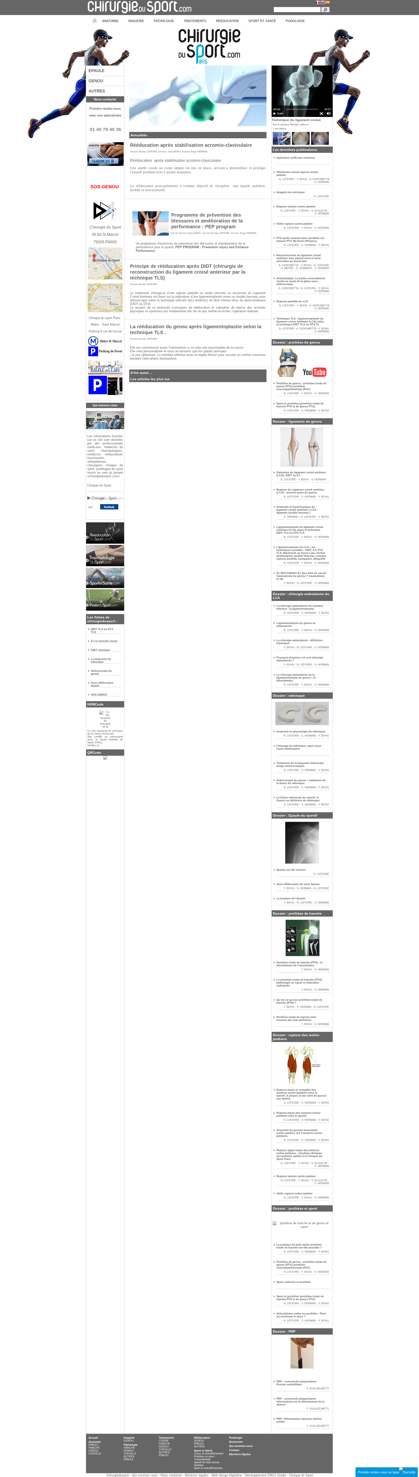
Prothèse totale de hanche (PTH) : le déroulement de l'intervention (299, 964)
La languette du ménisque (101, 660)
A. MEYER (287, 268)
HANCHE (94, 1447)
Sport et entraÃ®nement (208, 1468)
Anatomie (95, 1441)
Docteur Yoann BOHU (170, 151)
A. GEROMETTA (319, 179)
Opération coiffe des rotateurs (295, 157)
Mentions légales (240, 1454)
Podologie (235, 1437)
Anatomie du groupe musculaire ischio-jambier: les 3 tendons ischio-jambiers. (299, 1133)
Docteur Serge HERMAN (194, 151)
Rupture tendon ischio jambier (295, 206)
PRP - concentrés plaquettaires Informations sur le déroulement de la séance (300, 1401)
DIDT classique (100, 649)
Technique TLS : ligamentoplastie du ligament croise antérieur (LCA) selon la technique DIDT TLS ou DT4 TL (300, 321)
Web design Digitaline (226, 1475)
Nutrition (199, 1465)
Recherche (236, 1441)
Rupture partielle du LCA (292, 301)
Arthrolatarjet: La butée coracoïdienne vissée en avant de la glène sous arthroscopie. (300, 281)
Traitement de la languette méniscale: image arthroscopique (300, 764)
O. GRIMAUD (304, 268)
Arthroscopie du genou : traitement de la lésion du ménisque (301, 782)
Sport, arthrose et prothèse (293, 1281)
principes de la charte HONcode (105, 732)
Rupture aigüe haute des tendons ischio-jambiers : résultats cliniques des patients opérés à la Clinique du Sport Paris (299, 1154)
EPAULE (93, 1444)
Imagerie (129, 1437)
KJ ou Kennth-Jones (104, 641)
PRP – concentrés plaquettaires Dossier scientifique (296, 1383)
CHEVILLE (95, 1453)
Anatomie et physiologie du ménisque (300, 731)
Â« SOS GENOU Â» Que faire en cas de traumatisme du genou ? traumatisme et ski (301, 576)
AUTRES (129, 1456)
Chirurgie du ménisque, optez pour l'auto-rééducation (298, 747)
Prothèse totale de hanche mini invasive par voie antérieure (296, 1018)
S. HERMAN (321, 182)
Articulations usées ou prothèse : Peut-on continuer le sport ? (301, 1315)
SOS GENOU (99, 694)
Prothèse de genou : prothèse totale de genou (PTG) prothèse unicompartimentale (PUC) (301, 386)
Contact (234, 1450)
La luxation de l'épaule (290, 898)
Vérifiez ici (93, 745)
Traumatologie (202, 1459)
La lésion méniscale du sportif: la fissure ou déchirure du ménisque (298, 799)
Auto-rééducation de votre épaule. (298, 884)
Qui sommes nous (241, 1445)
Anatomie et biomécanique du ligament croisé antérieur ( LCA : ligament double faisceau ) (297, 509)
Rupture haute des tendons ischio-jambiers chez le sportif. (298, 1114)
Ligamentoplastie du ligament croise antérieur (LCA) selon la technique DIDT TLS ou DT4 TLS (299, 529)
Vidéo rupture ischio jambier (294, 223)
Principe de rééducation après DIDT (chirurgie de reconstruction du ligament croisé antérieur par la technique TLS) (187, 271)
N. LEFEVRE (286, 179)
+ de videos (279, 128)
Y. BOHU (302, 179)
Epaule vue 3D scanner (291, 869)
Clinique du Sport (301, 1475)
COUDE (164, 1440)
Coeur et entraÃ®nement (208, 1453)
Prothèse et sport (204, 1456)
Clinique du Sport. (100, 485)
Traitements (166, 1437)
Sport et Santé (203, 1450)
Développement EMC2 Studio (265, 1475)
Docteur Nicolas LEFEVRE (143, 151)
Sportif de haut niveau (206, 1462)
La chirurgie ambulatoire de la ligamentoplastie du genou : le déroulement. (295, 677)
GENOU (93, 1450)
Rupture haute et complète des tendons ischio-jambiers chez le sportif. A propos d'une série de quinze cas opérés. (301, 1094)
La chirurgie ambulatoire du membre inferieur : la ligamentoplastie (299, 607)
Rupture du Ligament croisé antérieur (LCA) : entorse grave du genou (300, 491)
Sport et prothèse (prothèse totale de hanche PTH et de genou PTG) (300, 405)
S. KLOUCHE (319, 210)
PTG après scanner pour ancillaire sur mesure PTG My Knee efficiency (300, 239)
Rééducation (202, 1437)
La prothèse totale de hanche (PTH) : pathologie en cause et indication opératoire (299, 982)
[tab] (105, 71)
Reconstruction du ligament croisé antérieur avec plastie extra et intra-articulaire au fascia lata (298, 258)
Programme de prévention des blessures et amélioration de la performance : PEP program (207, 220)
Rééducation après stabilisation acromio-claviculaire (191, 145)
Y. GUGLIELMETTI (317, 1388)
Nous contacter (105, 99)
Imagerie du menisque (290, 192)
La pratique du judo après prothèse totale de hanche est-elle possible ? (299, 1246)
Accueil (93, 1437)
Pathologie (130, 1444)
